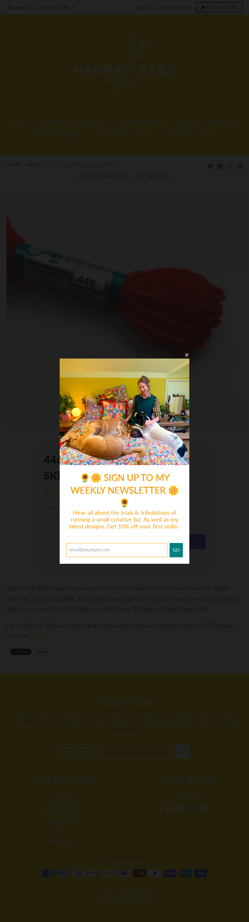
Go (176, 550)
